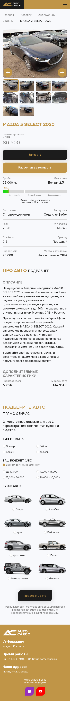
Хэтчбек (54, 509)
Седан (19, 509)
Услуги (7, 646)
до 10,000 (12, 471)
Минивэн (54, 578)
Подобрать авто (35, 595)
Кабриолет (53, 532)
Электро (11, 446)
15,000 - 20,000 (15, 477)
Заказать (35, 154)
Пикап (53, 555)
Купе (19, 532)
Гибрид (44, 446)
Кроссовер (19, 555)
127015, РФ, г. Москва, (15, 671)
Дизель (44, 451)
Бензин (10, 451)
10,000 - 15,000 (48, 471)
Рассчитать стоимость (35, 167)
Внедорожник (19, 578)
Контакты (18, 646)
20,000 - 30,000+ (50, 477)
